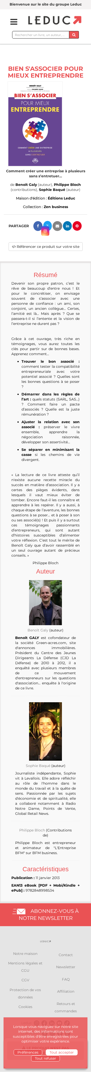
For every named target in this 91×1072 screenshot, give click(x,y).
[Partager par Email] (57, 226)
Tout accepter (62, 1052)
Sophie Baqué (52, 189)
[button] (35, 124)
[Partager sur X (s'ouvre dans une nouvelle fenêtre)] (47, 226)
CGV (25, 980)
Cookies (25, 1006)
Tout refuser (45, 1058)
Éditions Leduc (61, 198)
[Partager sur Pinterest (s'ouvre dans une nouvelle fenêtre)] (77, 226)
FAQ (66, 979)
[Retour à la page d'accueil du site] (54, 20)
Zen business (56, 207)
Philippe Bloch (67, 184)
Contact (66, 955)
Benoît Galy (26, 184)
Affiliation (65, 991)
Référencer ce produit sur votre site (47, 246)
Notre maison (25, 953)
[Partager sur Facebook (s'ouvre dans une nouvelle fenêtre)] (37, 226)
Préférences (27, 1052)
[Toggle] (10, 21)
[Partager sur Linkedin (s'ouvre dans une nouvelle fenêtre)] (67, 226)
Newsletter (65, 967)
